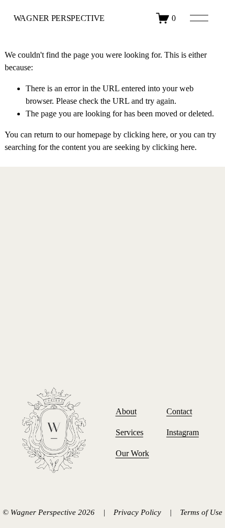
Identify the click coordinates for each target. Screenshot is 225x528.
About (126, 411)
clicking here (144, 134)
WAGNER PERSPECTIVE (59, 18)
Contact (179, 411)
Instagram (182, 432)
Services (129, 432)
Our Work (132, 453)
